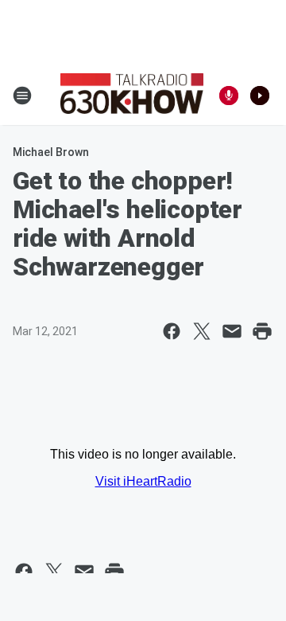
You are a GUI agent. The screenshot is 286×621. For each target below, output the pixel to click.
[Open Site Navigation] (22, 95)
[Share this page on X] (202, 331)
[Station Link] (131, 95)
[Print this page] (262, 331)
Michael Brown (51, 152)
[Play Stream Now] (259, 95)
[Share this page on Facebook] (171, 331)
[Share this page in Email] (232, 331)
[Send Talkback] (228, 95)
